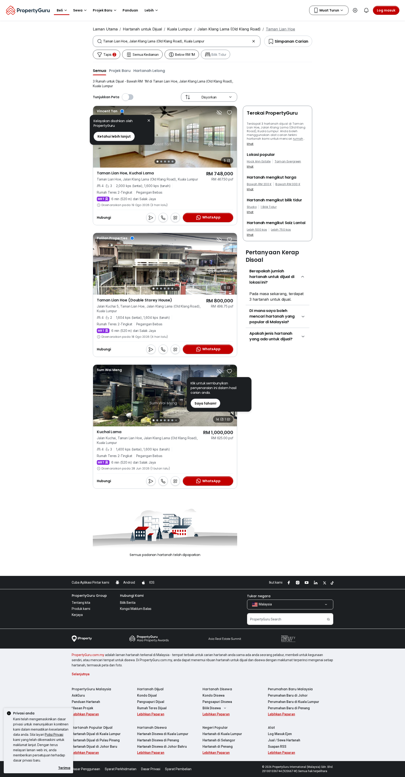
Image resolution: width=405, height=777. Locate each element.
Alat (271, 727)
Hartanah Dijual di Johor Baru (94, 746)
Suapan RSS (277, 746)
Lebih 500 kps (257, 230)
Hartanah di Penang (217, 746)
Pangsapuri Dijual (150, 702)
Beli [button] (60, 10)
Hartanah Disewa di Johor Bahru (162, 746)
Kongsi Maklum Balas (135, 609)
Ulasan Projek (82, 708)
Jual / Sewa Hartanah (284, 740)
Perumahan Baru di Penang (289, 708)
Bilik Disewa (211, 708)
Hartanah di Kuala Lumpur (222, 734)
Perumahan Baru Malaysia (290, 689)
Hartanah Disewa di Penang (158, 740)
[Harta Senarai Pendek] (229, 112)
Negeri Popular (215, 727)
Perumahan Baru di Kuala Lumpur (293, 702)
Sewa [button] (77, 10)
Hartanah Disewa (217, 689)
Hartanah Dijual (150, 689)
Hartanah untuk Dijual (142, 29)
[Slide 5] (172, 161)
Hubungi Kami (131, 595)
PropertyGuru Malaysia (91, 689)
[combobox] (176, 41)
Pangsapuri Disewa (217, 702)
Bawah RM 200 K (259, 184)
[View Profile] (110, 111)
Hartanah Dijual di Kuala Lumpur (96, 734)
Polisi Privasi (54, 734)
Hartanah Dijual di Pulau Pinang (96, 740)
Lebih (149, 10)
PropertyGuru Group (89, 595)
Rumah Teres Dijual (152, 708)
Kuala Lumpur (179, 29)
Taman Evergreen (288, 161)
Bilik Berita (127, 602)
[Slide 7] (175, 288)
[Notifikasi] (366, 10)
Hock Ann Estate (259, 161)
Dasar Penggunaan (86, 769)
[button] (99, 70)
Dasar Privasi (150, 769)
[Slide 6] (172, 288)
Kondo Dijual (147, 695)
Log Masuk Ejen (280, 734)
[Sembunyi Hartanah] (219, 112)
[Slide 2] (161, 161)
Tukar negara (258, 596)
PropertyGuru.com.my (88, 655)
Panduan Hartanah (86, 702)
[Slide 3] (165, 161)
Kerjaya (77, 615)
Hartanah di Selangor (218, 740)
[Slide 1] (157, 161)
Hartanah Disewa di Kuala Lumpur (162, 734)
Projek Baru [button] (102, 10)
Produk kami (81, 609)
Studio (252, 207)
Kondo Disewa (213, 695)
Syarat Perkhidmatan (120, 769)
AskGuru (78, 695)
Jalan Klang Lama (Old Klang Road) (229, 29)
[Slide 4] (169, 161)
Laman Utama (105, 29)
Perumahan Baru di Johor (288, 695)
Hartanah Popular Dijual (92, 727)
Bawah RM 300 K (287, 184)
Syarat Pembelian (178, 769)
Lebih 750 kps (281, 230)
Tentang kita (81, 602)
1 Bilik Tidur (269, 207)
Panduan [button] (130, 10)
